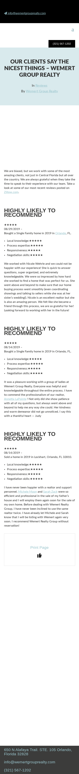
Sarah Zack (50, 491)
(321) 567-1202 (62, 43)
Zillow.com (11, 192)
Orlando (60, 233)
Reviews (41, 85)
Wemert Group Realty (42, 91)
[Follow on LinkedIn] (69, 18)
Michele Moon (27, 491)
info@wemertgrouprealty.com (27, 13)
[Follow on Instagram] (61, 18)
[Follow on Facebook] (52, 18)
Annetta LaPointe (15, 399)
